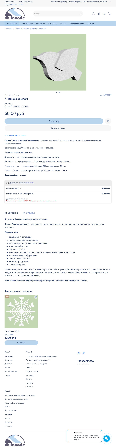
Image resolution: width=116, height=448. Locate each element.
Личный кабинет (77, 23)
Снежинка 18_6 (12, 331)
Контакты (40, 23)
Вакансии (29, 387)
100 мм (8, 107)
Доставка (52, 23)
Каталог (13, 23)
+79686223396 (10, 2)
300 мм (25, 107)
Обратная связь (32, 371)
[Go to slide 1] (56, 92)
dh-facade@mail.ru (25, 2)
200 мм (16, 107)
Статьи (91, 23)
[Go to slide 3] (59, 92)
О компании (27, 23)
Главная (8, 29)
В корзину (21, 343)
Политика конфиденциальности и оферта (66, 2)
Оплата (63, 23)
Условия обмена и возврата (36, 364)
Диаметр (8, 103)
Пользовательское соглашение (95, 2)
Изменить (30, 183)
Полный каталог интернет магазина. (31, 29)
